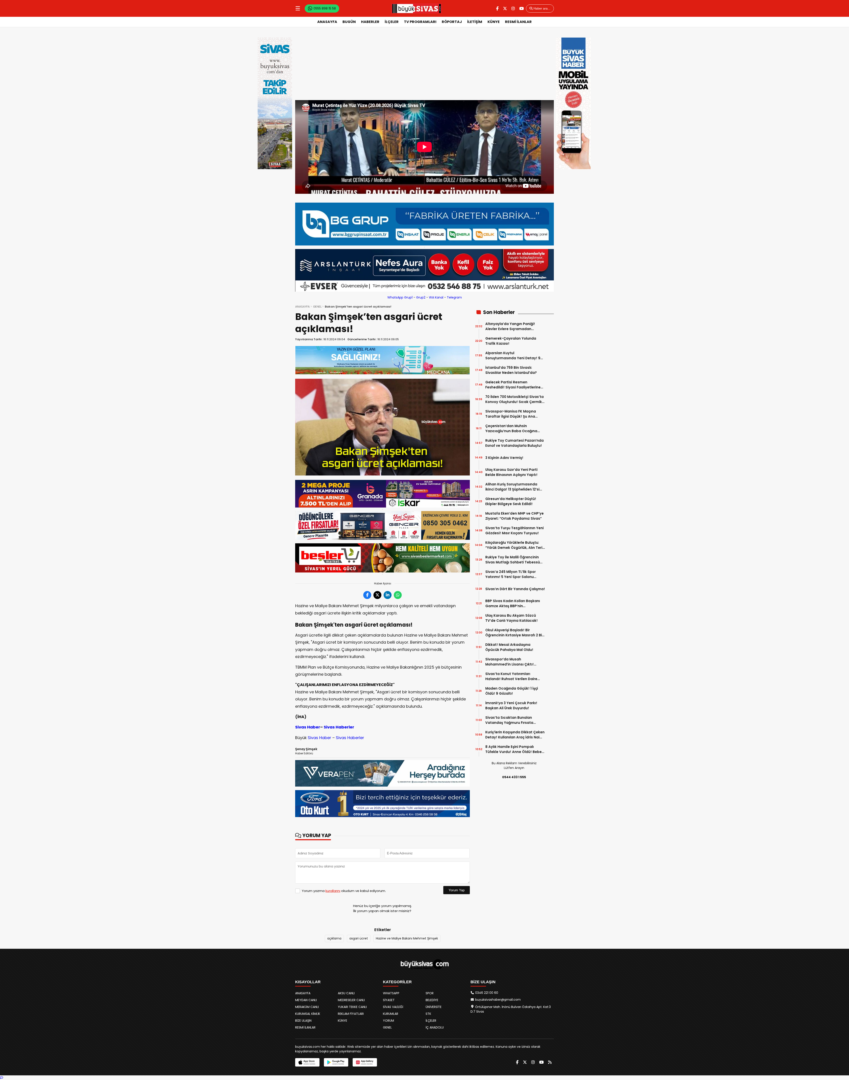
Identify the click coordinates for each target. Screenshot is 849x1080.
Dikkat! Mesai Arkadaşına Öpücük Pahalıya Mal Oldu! (509, 647)
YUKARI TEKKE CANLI (352, 1007)
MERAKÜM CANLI (307, 1007)
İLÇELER (392, 21)
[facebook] (497, 8)
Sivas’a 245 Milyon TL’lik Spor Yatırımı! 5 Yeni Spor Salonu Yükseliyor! (510, 574)
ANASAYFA (327, 21)
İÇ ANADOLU (435, 1027)
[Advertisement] (424, 67)
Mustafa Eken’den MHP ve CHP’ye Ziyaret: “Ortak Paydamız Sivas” (514, 516)
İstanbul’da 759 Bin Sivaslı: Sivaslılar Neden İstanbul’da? (511, 370)
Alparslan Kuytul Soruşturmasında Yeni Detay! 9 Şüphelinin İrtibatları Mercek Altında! (512, 356)
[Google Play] (336, 1062)
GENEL (317, 306)
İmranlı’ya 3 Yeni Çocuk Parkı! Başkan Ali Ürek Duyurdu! (511, 705)
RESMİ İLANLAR (518, 21)
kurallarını (332, 890)
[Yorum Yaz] (1, 1077)
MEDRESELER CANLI (351, 1000)
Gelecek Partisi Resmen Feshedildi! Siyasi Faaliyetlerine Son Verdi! (513, 385)
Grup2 (420, 297)
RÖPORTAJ (452, 21)
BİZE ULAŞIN (303, 1020)
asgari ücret (358, 938)
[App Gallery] (365, 1062)
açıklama (334, 938)
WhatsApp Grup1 (400, 297)
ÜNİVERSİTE (434, 1007)
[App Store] (307, 1062)
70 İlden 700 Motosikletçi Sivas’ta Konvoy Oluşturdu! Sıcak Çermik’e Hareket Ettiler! (515, 399)
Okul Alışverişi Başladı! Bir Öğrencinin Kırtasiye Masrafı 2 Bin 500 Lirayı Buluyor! (514, 633)
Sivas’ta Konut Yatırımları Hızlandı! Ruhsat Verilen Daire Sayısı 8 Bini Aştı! (511, 676)
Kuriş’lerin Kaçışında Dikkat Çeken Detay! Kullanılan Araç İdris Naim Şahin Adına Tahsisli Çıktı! (515, 735)
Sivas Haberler (339, 727)
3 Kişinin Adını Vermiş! (504, 457)
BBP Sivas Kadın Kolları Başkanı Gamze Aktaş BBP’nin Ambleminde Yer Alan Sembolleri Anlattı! (514, 603)
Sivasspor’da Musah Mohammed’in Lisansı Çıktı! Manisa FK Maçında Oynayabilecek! (509, 662)
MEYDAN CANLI (306, 1000)
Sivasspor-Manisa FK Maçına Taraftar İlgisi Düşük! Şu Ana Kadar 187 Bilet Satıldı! (510, 414)
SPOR (430, 993)
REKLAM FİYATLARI (351, 1014)
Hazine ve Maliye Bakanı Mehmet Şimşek (407, 938)
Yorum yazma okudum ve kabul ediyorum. (344, 890)
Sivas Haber (307, 727)
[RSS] (550, 1062)
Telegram (454, 297)
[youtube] (521, 8)
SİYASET (389, 1000)
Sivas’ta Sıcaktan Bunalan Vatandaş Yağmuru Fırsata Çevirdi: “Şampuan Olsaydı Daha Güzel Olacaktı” (514, 720)
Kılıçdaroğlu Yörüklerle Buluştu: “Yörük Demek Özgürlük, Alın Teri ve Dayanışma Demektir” (513, 545)
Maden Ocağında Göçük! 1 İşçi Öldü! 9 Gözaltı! (511, 691)
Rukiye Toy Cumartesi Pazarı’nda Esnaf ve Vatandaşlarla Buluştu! (514, 443)
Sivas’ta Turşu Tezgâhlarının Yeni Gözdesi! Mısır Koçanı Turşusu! (514, 530)
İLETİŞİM (474, 21)
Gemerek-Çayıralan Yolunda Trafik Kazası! (510, 341)
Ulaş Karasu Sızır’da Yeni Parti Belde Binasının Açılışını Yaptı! (511, 472)
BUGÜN (349, 21)
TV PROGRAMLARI (420, 21)
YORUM (388, 1020)
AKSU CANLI (346, 993)
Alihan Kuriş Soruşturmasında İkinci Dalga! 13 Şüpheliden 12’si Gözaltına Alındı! (512, 487)
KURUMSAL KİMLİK (307, 1014)
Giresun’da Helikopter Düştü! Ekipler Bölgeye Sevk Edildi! (510, 501)
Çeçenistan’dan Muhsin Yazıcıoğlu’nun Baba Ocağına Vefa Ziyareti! (511, 429)
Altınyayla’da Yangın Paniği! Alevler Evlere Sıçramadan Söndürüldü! (510, 326)
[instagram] (513, 8)
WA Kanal (436, 297)
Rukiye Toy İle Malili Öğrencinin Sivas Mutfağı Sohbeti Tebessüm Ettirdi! (514, 560)
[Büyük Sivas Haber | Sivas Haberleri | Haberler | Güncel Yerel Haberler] (416, 8)
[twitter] (505, 8)
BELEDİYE (432, 1000)
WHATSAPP (391, 993)
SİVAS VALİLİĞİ (393, 1007)
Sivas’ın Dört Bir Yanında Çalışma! (515, 589)
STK (428, 1014)
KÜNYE (494, 21)
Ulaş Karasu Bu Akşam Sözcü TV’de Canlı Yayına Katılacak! (511, 618)
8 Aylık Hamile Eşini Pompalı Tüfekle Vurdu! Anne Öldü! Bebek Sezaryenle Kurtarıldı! (514, 749)
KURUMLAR (390, 1014)
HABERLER (370, 21)
